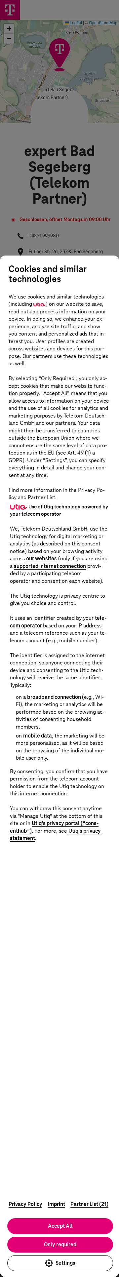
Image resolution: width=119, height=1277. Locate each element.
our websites (41, 558)
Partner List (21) (89, 1204)
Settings (65, 1262)
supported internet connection (50, 566)
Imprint (56, 1204)
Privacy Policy (25, 1204)
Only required (60, 1244)
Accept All (60, 1225)
